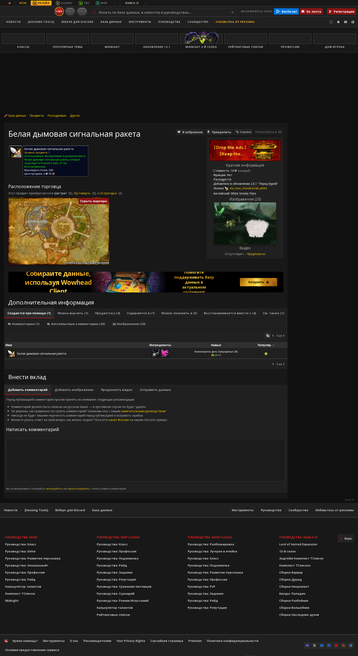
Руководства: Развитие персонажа (32, 558)
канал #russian (119, 420)
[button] (42, 217)
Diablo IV (136, 3)
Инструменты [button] (140, 22)
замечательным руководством (143, 411)
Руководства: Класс (20, 544)
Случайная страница (166, 641)
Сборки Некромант (294, 586)
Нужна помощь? (25, 641)
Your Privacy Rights (130, 641)
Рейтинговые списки (113, 615)
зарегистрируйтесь (79, 488)
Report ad (349, 500)
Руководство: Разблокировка (211, 544)
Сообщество (197, 22)
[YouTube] (336, 645)
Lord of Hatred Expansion (298, 544)
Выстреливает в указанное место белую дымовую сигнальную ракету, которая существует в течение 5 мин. (55, 159)
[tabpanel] (146, 349)
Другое (75, 115)
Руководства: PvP (201, 586)
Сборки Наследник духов (299, 615)
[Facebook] (329, 645)
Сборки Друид (290, 579)
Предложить (256, 254)
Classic (67, 3)
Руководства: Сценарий (115, 594)
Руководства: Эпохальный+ (26, 565)
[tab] (29, 313)
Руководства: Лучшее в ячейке (212, 551)
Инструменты (243, 510)
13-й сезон (287, 551)
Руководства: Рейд (20, 579)
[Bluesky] (322, 645)
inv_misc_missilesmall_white (248, 188)
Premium (195, 641)
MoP (104, 3)
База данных (111, 22)
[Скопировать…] (268, 335)
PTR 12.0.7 (82, 11)
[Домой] (27, 11)
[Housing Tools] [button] (41, 22)
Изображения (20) (245, 199)
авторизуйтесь (54, 488)
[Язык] (353, 22)
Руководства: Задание (115, 572)
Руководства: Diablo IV (298, 537)
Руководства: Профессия (25, 572)
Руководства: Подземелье (118, 558)
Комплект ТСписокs (295, 565)
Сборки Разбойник (293, 601)
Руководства (169, 22)
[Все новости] (9, 3)
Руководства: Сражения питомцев (124, 586)
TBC (87, 3)
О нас (74, 641)
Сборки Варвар (291, 572)
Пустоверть (82, 193)
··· (114, 3)
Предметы (36, 115)
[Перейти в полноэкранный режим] (331, 22)
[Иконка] (15, 152)
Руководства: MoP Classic (118, 537)
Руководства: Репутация (116, 579)
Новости (13, 22)
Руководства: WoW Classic (210, 537)
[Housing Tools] (36, 510)
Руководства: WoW (21, 537)
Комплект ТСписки (20, 594)
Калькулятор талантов (23, 586)
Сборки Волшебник (294, 608)
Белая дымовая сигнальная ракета (41, 353)
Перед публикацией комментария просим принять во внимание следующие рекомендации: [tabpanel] (87, 443)
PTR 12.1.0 (70, 11)
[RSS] (343, 645)
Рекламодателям (97, 641)
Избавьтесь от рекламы (235, 22)
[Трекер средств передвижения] (145, 282)
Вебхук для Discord (77, 22)
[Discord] (307, 645)
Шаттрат (60, 193)
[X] (314, 645)
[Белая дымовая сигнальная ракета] (11, 353)
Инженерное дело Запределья (213, 351)
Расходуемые (56, 115)
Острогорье (108, 193)
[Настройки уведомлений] (338, 22)
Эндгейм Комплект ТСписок (301, 558)
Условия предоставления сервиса (32, 650)
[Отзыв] (345, 22)
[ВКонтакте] (351, 645)
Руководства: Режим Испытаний (123, 601)
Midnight (12, 601)
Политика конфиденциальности (233, 641)
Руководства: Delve (20, 551)
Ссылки (245, 132)
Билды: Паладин (292, 594)
